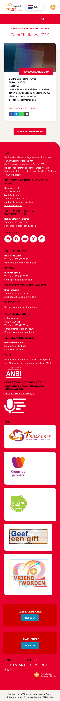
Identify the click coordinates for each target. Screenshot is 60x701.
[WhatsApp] (21, 114)
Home (13, 28)
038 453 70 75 (21, 198)
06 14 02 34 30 (22, 293)
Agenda (21, 28)
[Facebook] (11, 114)
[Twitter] (16, 114)
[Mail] (26, 114)
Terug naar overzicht (30, 131)
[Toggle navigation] (53, 19)
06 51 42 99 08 (21, 276)
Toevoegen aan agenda (35, 71)
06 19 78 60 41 (21, 222)
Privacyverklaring (14, 697)
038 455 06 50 (21, 259)
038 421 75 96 (21, 325)
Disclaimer (28, 697)
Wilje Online (48, 697)
